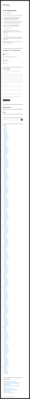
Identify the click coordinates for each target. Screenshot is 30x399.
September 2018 (6, 232)
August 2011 (5, 326)
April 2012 (5, 317)
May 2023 (5, 170)
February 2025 (6, 147)
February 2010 (6, 346)
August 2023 (6, 167)
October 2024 (6, 151)
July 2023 (5, 168)
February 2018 (6, 240)
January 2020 (6, 214)
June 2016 (5, 262)
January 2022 (6, 188)
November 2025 (6, 137)
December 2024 (6, 149)
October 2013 (6, 297)
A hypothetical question (10, 392)
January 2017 (6, 254)
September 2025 (6, 139)
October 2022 (6, 178)
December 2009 (6, 348)
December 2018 (6, 229)
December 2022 (6, 176)
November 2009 (6, 349)
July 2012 (5, 314)
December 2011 (6, 321)
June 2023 (5, 169)
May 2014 (5, 289)
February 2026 (6, 134)
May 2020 (5, 210)
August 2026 (6, 127)
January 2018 (6, 241)
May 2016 (5, 263)
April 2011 (5, 330)
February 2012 (6, 319)
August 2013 (6, 299)
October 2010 (6, 337)
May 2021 (5, 197)
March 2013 (5, 305)
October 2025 (6, 138)
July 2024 (5, 155)
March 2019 (5, 225)
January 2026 (6, 135)
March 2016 (5, 265)
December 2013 (6, 295)
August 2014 (6, 286)
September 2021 (6, 192)
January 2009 (6, 360)
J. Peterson (7, 53)
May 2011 (5, 329)
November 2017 (6, 243)
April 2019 (5, 224)
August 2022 (6, 180)
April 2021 (5, 198)
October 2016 (6, 257)
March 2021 (5, 199)
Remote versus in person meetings (11, 381)
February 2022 (6, 187)
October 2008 (6, 363)
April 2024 (5, 158)
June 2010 (5, 341)
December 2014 (6, 282)
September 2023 (6, 166)
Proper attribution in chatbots (12, 390)
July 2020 (5, 208)
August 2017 (5, 246)
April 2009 (5, 357)
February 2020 (6, 213)
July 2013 (5, 300)
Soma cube (8, 384)
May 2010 (5, 342)
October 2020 (6, 204)
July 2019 (5, 221)
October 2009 (6, 350)
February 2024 (6, 160)
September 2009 (6, 351)
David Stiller (6, 385)
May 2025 (5, 144)
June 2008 (5, 368)
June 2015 (5, 275)
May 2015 (5, 276)
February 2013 (6, 306)
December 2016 (6, 255)
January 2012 (6, 320)
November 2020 (6, 203)
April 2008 (5, 370)
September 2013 (6, 298)
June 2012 (5, 315)
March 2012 (5, 318)
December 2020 (6, 202)
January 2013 (6, 307)
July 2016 (5, 261)
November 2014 (6, 283)
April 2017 (5, 251)
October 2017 (6, 244)
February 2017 (6, 253)
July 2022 (5, 181)
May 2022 (5, 183)
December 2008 (6, 361)
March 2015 (5, 278)
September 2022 (6, 179)
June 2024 (5, 156)
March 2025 (5, 146)
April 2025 (5, 145)
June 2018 (5, 235)
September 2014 (6, 285)
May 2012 (5, 316)
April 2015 (5, 277)
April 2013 (5, 304)
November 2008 (6, 362)
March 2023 (5, 172)
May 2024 (5, 157)
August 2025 (6, 140)
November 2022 (6, 177)
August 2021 (6, 193)
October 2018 (6, 231)
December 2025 (6, 136)
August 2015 (5, 273)
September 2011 (6, 325)
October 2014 (6, 284)
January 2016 (6, 267)
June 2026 (5, 129)
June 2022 (5, 182)
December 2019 (6, 215)
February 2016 (6, 266)
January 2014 (6, 294)
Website (4, 92)
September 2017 (6, 245)
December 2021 (6, 189)
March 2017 (5, 252)
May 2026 (5, 130)
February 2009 (6, 359)
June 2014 (5, 288)
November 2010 (6, 336)
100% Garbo (9, 391)
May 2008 (5, 369)
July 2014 (5, 287)
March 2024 (6, 159)
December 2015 (6, 268)
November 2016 (6, 256)
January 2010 (6, 347)
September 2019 (6, 219)
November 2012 (6, 309)
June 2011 (5, 328)
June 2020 (5, 209)
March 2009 (6, 358)
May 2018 (5, 236)
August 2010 (6, 339)
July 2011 (5, 327)
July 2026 (5, 128)
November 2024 (6, 150)
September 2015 (6, 272)
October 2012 (6, 310)
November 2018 (6, 230)
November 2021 (6, 190)
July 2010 (5, 340)
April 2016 (5, 264)
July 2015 (5, 274)
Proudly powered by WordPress (10, 396)
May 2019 (5, 223)
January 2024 (6, 161)
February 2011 (6, 332)
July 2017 (5, 247)
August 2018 (6, 233)
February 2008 (6, 372)
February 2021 (6, 200)
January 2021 (6, 201)
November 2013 (6, 296)
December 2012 (6, 308)
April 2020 (5, 211)
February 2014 (6, 293)
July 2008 (5, 367)
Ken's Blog (6, 4)
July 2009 (5, 353)
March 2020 (6, 212)
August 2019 (6, 220)
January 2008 (6, 373)
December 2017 (6, 242)
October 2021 (6, 191)
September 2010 (6, 338)
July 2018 (5, 234)
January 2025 (6, 148)
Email (4, 88)
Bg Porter (5, 390)
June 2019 (5, 222)
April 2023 (5, 171)
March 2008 (6, 371)
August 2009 (6, 352)
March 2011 (5, 331)
